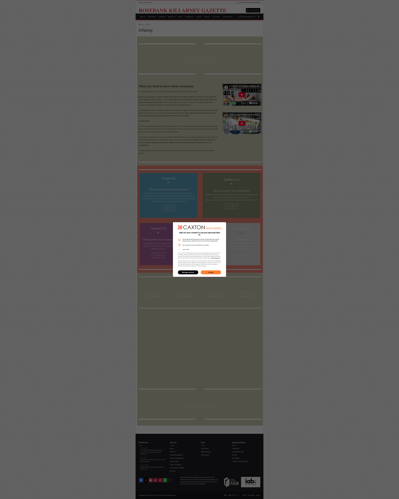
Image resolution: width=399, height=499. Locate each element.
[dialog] (199, 249)
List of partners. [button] (215, 258)
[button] (199, 249)
